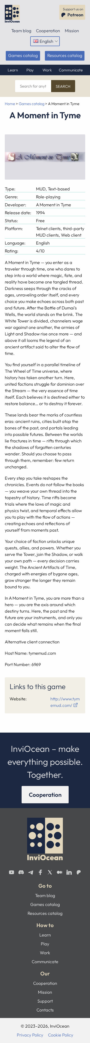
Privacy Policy (30, 1035)
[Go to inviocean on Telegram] (31, 872)
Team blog (21, 30)
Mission (72, 30)
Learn (13, 70)
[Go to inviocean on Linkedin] (69, 872)
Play (30, 70)
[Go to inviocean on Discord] (21, 872)
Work (47, 70)
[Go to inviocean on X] (50, 872)
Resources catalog (64, 55)
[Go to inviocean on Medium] (59, 872)
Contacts (45, 1010)
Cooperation (48, 30)
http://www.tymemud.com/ (65, 702)
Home (10, 103)
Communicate (71, 70)
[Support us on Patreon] (79, 872)
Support (45, 1001)
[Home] (14, 14)
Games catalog (23, 55)
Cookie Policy (60, 1035)
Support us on (73, 12)
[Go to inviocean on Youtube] (11, 872)
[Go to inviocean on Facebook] (40, 872)
